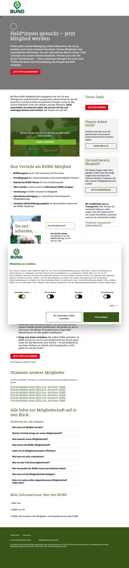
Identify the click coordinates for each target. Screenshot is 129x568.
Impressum (110, 282)
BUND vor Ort (18, 509)
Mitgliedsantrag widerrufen (48, 540)
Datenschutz (15, 535)
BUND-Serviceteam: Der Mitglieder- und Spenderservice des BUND (45, 516)
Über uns (16, 503)
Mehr (112, 306)
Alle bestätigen (101, 317)
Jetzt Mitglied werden (25, 356)
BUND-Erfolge (101, 146)
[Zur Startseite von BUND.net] (17, 7)
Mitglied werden (97, 107)
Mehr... (65, 546)
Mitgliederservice (101, 190)
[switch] (50, 297)
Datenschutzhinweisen (85, 282)
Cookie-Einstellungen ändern (20, 540)
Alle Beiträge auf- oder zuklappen (27, 421)
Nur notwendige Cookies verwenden (64, 317)
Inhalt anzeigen (45, 142)
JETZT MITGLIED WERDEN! (25, 72)
